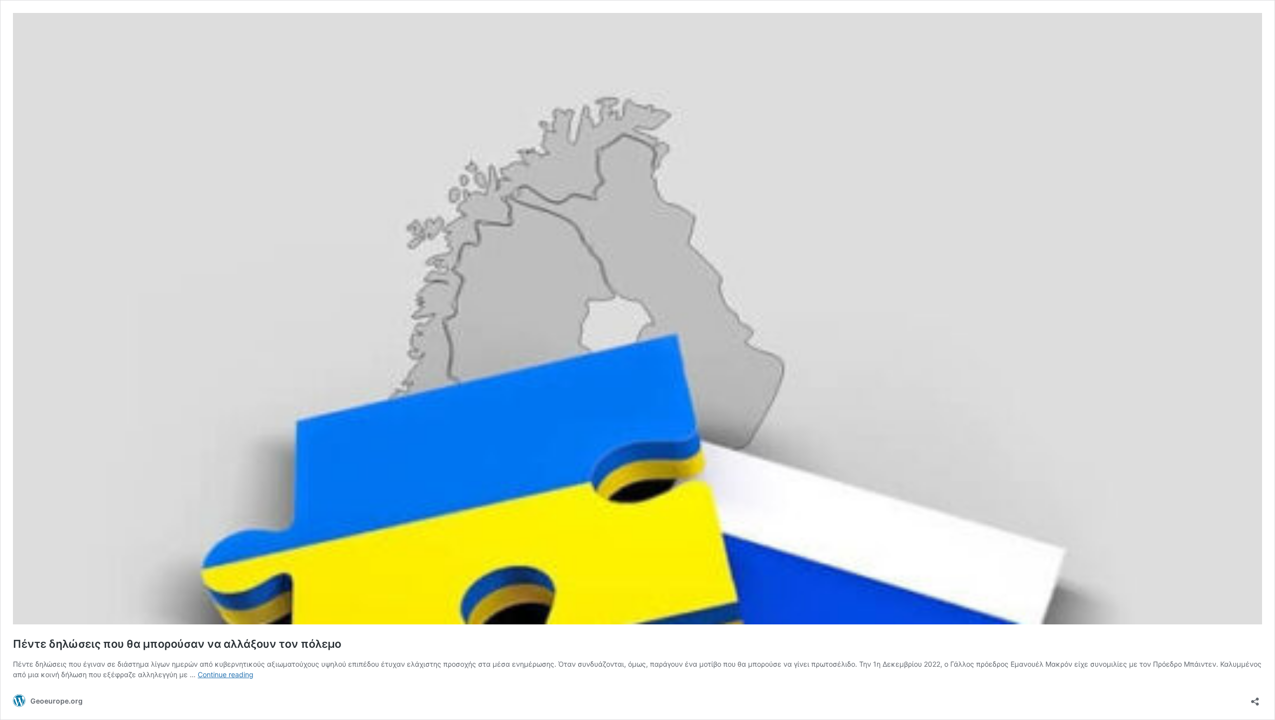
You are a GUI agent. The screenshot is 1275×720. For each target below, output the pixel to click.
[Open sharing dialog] (1255, 698)
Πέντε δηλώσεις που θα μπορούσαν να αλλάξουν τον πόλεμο (177, 643)
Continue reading (226, 674)
